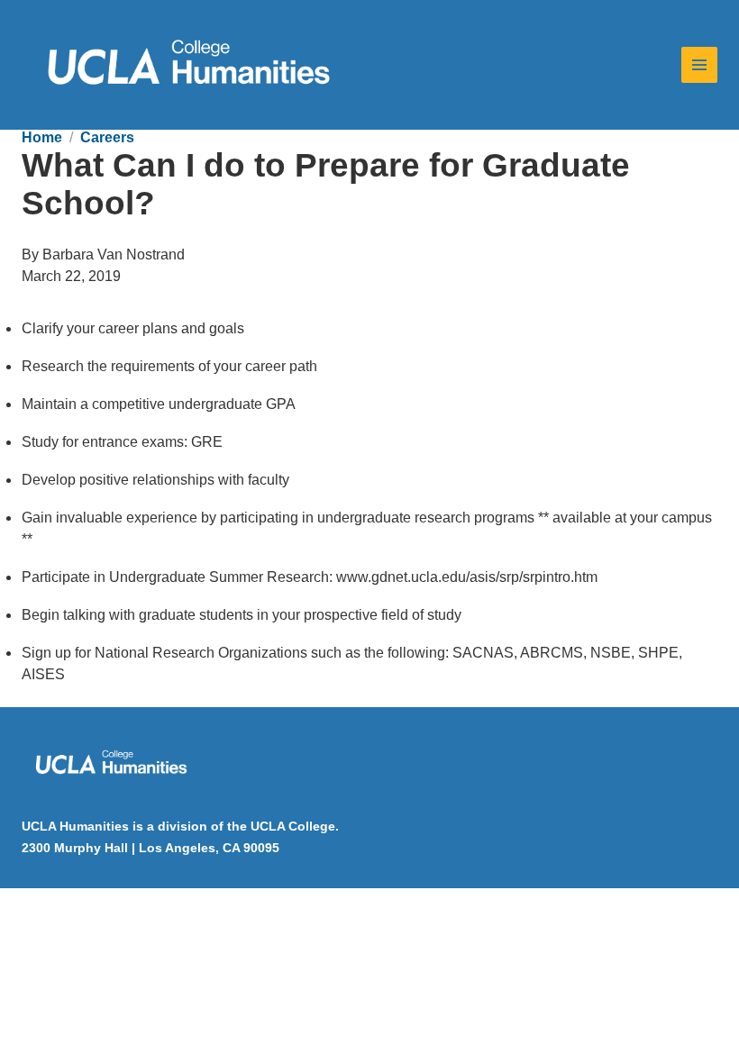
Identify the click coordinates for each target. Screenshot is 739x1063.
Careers (107, 137)
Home (42, 137)
